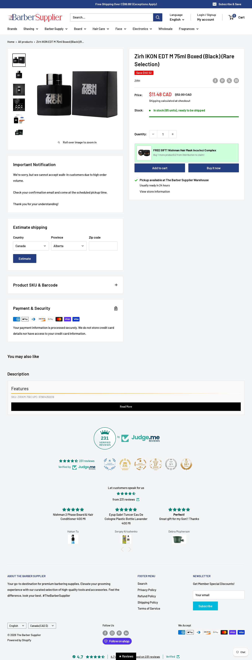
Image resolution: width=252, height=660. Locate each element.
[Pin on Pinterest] (222, 80)
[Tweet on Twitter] (229, 80)
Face (118, 28)
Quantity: (140, 134)
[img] (126, 494)
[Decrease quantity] (153, 134)
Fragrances (186, 28)
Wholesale (165, 28)
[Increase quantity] (173, 134)
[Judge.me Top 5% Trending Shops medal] (171, 464)
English (13, 625)
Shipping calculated (162, 100)
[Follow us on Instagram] (112, 633)
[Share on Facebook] (215, 80)
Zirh (137, 80)
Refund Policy (147, 596)
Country (18, 237)
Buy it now (214, 168)
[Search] (157, 17)
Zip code (95, 237)
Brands (12, 28)
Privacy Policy (147, 590)
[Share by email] (236, 80)
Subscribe (205, 606)
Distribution (188, 155)
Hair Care (99, 28)
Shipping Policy (148, 602)
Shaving (28, 28)
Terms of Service (149, 608)
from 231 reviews (124, 499)
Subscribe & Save (230, 4)
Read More (126, 406)
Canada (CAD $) (39, 625)
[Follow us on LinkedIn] (126, 633)
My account (205, 19)
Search (142, 583)
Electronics (140, 28)
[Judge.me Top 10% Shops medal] (186, 464)
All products (25, 41)
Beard (78, 28)
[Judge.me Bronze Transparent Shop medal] (140, 464)
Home (10, 41)
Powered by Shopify (19, 640)
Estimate (25, 258)
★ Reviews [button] (126, 656)
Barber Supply (54, 28)
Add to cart (159, 168)
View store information (155, 191)
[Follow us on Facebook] (105, 633)
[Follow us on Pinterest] (119, 633)
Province (57, 237)
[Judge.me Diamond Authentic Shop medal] (110, 464)
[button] (123, 549)
